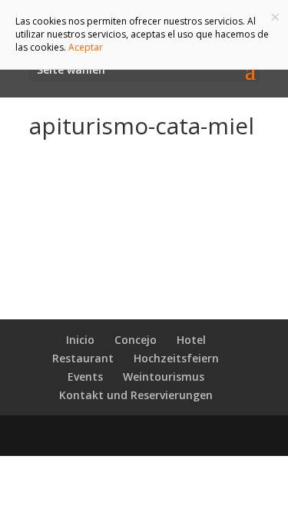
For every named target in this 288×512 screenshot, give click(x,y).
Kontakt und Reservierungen (136, 395)
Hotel (191, 339)
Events (85, 376)
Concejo (135, 339)
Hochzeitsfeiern (176, 358)
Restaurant (83, 358)
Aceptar (85, 47)
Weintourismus (163, 376)
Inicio (80, 339)
